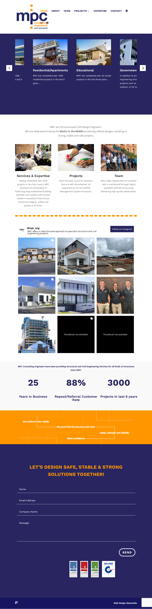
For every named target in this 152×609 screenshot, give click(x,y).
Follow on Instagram (122, 229)
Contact (116, 11)
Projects (80, 11)
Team (67, 11)
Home (44, 11)
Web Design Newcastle (125, 603)
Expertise (100, 11)
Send (127, 552)
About (56, 11)
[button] (9, 68)
